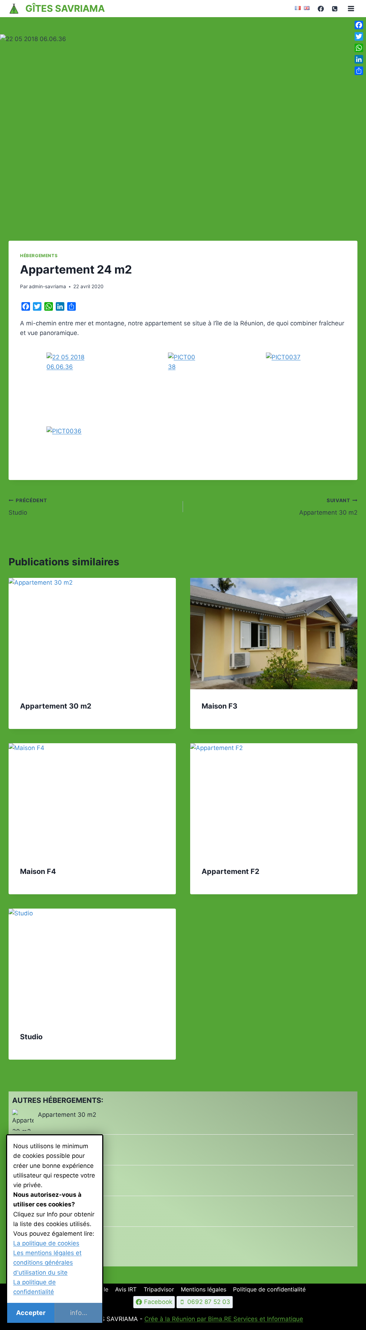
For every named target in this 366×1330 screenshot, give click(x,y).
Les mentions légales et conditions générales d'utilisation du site (47, 1262)
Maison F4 (38, 871)
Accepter (30, 1312)
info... (78, 1312)
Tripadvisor (159, 1289)
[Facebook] (321, 8)
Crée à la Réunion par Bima (183, 1318)
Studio (28, 507)
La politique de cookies (46, 1243)
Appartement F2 (230, 871)
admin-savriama (47, 286)
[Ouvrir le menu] (350, 8)
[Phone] (334, 8)
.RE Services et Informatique (262, 1318)
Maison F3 (219, 706)
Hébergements (39, 255)
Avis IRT (126, 1289)
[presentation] (92, 633)
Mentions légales (203, 1289)
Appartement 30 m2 (328, 507)
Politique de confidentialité (269, 1289)
